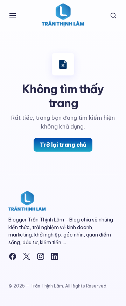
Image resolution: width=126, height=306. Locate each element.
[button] (12, 15)
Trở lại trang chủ (63, 144)
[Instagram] (41, 256)
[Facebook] (13, 256)
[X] (27, 256)
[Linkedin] (55, 256)
